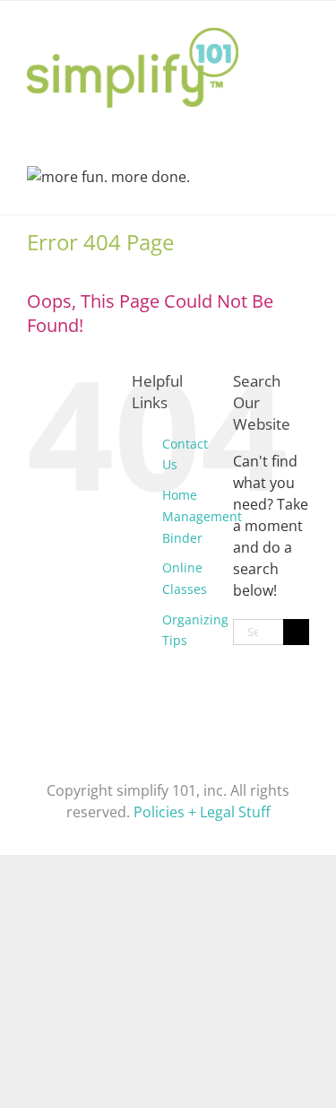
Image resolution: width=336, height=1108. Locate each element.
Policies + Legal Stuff (202, 812)
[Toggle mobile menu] (302, 28)
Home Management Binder (202, 516)
